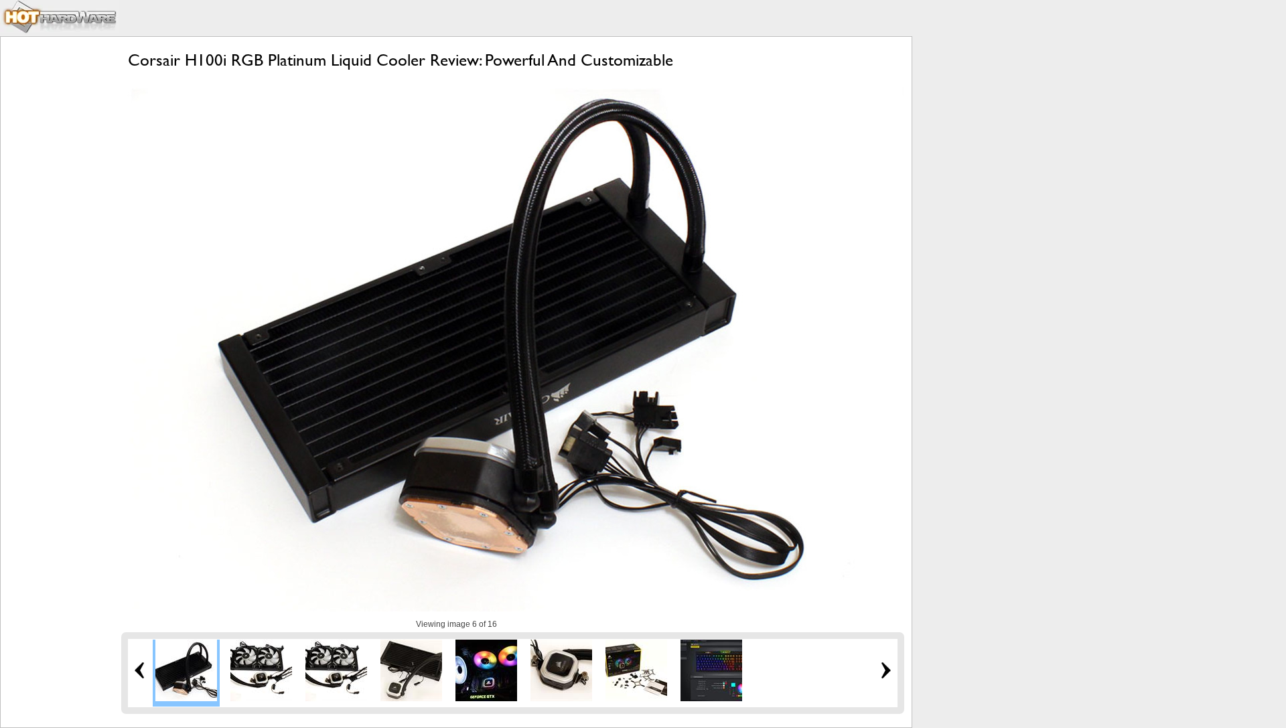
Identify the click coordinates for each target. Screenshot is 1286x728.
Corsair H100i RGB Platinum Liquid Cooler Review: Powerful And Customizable (400, 60)
